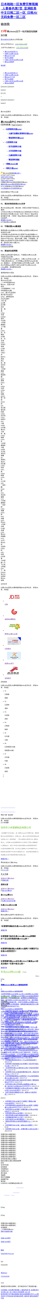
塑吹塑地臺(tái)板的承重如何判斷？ (17, 1115)
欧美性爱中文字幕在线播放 (10, 1294)
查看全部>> (17, 173)
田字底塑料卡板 (15, 146)
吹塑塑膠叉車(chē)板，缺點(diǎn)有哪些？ (19, 1125)
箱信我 (3, 65)
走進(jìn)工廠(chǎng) (7, 878)
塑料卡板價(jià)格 (7, 1231)
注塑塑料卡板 (11, 142)
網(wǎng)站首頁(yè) (11, 51)
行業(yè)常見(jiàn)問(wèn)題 (14, 60)
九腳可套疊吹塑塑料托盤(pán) (21, 133)
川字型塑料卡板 (15, 151)
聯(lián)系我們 (9, 62)
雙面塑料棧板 (14, 160)
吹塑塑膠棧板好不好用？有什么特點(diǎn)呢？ (21, 1035)
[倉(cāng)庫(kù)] (6, 890)
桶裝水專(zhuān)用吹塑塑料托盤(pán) (13, 184)
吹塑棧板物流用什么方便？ (14, 1117)
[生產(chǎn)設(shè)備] (8, 901)
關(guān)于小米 (10, 56)
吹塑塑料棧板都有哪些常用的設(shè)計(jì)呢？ (21, 1031)
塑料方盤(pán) (12, 168)
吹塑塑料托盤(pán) (14, 129)
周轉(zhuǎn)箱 (12, 164)
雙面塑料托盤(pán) (16, 138)
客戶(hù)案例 (9, 58)
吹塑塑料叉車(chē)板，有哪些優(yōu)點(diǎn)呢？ (22, 1129)
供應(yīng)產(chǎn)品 (11, 54)
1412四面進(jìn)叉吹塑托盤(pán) (11, 188)
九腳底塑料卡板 (15, 155)
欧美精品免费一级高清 (21, 1296)
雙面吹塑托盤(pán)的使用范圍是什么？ (18, 1121)
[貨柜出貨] (5, 880)
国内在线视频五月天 (27, 1294)
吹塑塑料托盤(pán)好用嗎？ (14, 1113)
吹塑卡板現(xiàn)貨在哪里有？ (15, 1119)
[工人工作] (5, 870)
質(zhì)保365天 (6, 39)
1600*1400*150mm (7, 180)
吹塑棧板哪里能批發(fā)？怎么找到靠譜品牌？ (21, 1060)
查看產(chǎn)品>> (7, 220)
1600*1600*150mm (7, 177)
